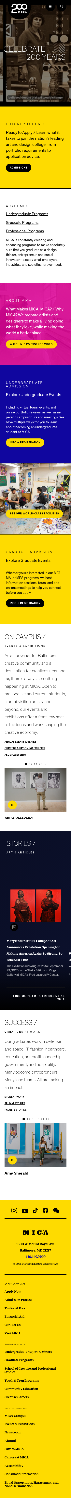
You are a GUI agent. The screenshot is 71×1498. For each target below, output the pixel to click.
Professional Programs (25, 231)
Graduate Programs (22, 222)
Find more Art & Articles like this (38, 997)
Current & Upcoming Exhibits (25, 748)
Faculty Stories (15, 1110)
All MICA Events (15, 755)
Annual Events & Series (20, 742)
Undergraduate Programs (27, 214)
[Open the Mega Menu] (50, 6)
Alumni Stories (15, 1103)
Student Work (14, 1097)
